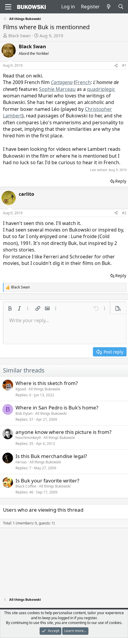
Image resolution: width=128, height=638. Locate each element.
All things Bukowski (44, 389)
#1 (124, 65)
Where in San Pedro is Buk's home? (56, 407)
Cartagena (62, 82)
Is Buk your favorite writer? (47, 480)
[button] (9, 308)
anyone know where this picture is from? (63, 432)
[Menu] (8, 7)
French (83, 82)
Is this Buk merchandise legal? (51, 456)
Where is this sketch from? (46, 383)
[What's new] (109, 6)
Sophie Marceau (57, 89)
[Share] (116, 65)
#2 (124, 212)
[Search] (121, 6)
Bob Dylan (23, 413)
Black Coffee (25, 486)
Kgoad (20, 389)
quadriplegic (101, 89)
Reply (120, 181)
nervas (21, 462)
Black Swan (19, 35)
